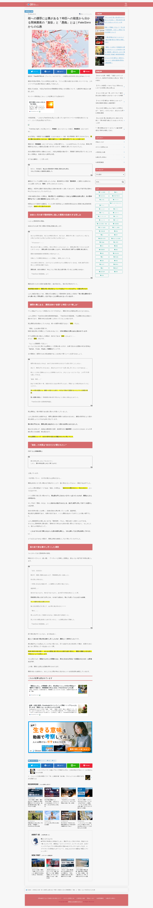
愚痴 (49, 760)
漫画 (103, 260)
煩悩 (117, 260)
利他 (117, 231)
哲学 (117, 235)
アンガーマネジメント (117, 204)
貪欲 (54, 760)
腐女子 (116, 268)
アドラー (116, 199)
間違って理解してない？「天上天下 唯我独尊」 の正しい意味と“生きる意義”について (115, 30)
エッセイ (102, 209)
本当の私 (116, 253)
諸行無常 (102, 271)
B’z (116, 192)
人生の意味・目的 (102, 223)
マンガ (116, 220)
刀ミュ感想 (116, 227)
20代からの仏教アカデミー (75, 901)
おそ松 (102, 199)
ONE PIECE (117, 196)
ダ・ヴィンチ (102, 216)
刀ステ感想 (102, 227)
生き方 (102, 264)
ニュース (102, 220)
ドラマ (116, 216)
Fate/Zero (43, 760)
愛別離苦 (102, 249)
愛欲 (117, 249)
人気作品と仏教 (29, 11)
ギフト (116, 209)
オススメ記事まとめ (102, 147)
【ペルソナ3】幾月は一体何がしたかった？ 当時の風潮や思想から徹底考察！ (114, 60)
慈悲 (103, 253)
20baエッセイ (100, 142)
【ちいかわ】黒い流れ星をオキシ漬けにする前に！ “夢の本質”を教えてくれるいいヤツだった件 (115, 20)
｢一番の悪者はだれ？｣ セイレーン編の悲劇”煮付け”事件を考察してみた (115, 40)
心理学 (116, 242)
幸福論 (102, 242)
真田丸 (116, 264)
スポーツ (116, 212)
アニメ (102, 205)
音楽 (103, 275)
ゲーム (102, 212)
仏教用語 (116, 223)
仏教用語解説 (100, 162)
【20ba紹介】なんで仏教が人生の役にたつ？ (49, 898)
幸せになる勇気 (116, 238)
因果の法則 (102, 238)
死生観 (116, 257)
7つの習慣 (102, 192)
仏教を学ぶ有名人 (101, 157)
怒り (103, 246)
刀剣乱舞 (102, 231)
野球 (117, 271)
